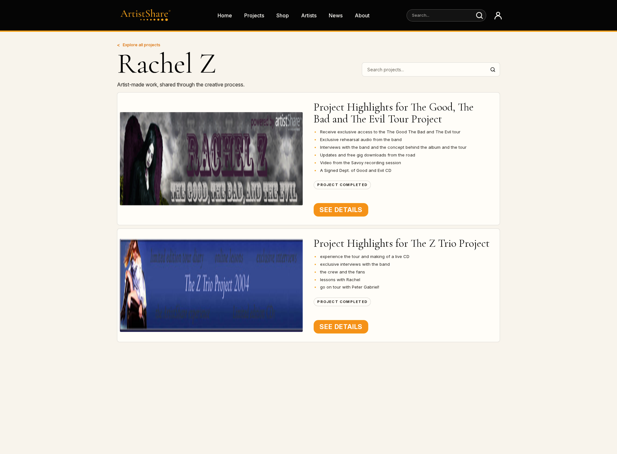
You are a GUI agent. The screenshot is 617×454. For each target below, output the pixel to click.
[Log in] (498, 15)
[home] (147, 15)
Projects (254, 15)
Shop (282, 15)
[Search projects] (493, 69)
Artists (309, 15)
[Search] (479, 15)
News (336, 15)
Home (225, 15)
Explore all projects (141, 44)
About (362, 15)
